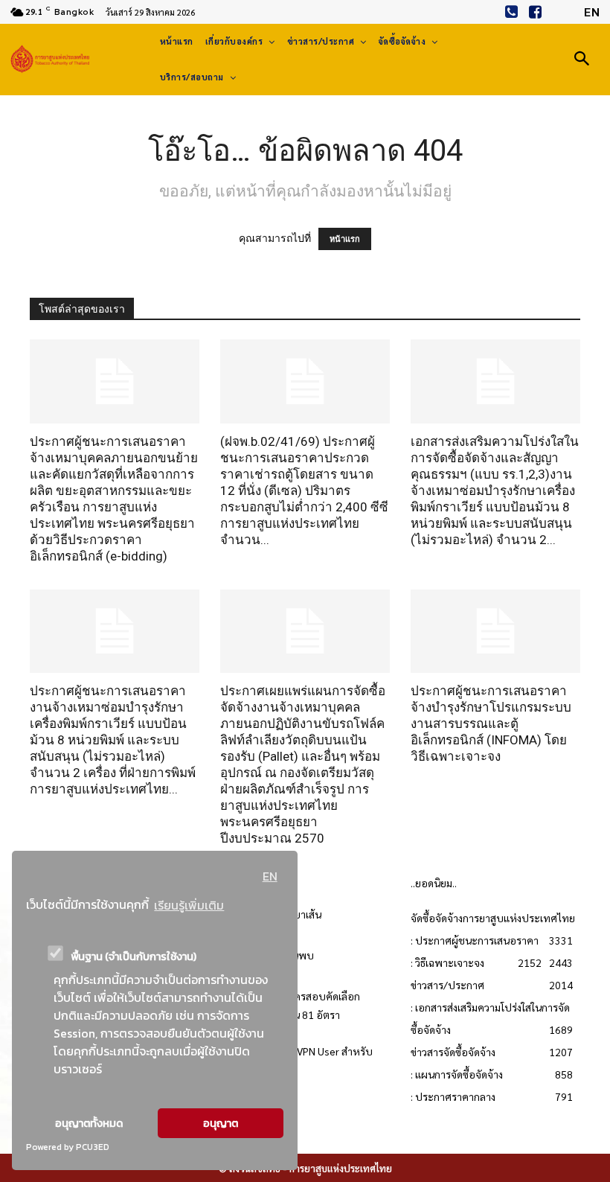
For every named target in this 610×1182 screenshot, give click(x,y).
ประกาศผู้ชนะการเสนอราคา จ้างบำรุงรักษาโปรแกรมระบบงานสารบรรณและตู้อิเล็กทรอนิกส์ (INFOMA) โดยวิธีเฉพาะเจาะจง (491, 723)
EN (270, 876)
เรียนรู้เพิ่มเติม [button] (189, 905)
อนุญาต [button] (220, 1123)
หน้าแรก (345, 239)
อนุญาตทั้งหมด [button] (89, 1123)
